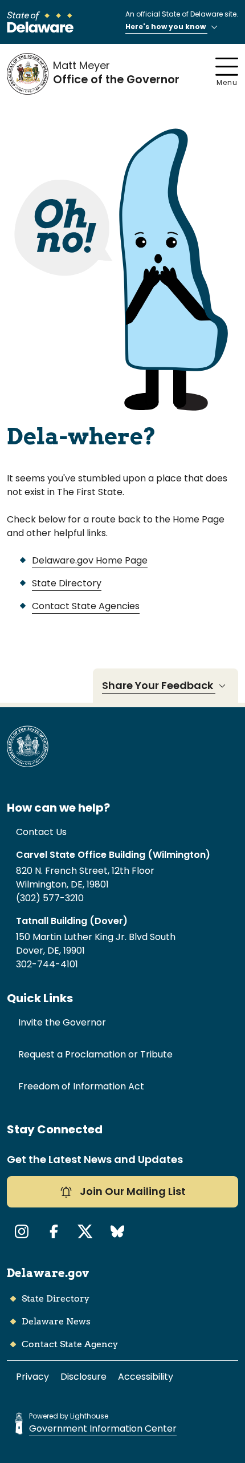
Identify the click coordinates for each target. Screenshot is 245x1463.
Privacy (32, 1376)
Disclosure (83, 1376)
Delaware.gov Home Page (90, 560)
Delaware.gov (48, 1273)
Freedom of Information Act (81, 1086)
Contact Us (41, 831)
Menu (227, 82)
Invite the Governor (62, 1022)
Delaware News (56, 1321)
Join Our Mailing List (131, 1191)
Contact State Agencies (86, 606)
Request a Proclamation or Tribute (95, 1054)
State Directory (66, 583)
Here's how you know (166, 26)
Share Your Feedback (158, 685)
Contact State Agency (70, 1344)
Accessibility (145, 1376)
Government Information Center (103, 1428)
